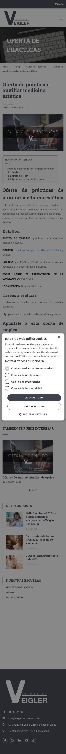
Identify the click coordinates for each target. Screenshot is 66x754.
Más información (50, 356)
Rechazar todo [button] (34, 406)
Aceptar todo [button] (34, 397)
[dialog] (33, 376)
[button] (33, 361)
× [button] (59, 337)
